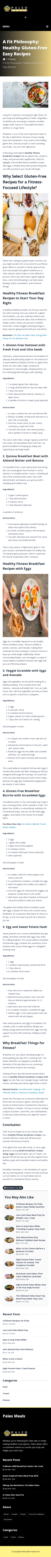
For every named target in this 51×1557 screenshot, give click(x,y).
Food (5, 1387)
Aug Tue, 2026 (23, 1210)
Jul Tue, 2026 (23, 1243)
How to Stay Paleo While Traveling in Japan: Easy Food (30, 1227)
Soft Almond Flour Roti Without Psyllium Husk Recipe (30, 1239)
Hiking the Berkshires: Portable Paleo (21, 1485)
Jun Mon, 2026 (23, 1279)
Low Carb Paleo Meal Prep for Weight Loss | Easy (30, 1216)
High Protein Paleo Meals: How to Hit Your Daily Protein (31, 1286)
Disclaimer (8, 1519)
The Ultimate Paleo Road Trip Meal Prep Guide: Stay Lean (30, 1297)
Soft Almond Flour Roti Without (18, 1349)
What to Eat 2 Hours (12, 1359)
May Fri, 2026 (23, 1290)
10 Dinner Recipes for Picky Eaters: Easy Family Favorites (30, 1205)
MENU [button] (6, 26)
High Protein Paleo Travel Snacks (19, 1368)
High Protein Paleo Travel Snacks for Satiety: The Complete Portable (28, 1262)
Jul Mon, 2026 (23, 1232)
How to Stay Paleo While (15, 1339)
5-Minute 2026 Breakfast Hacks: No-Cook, (23, 1466)
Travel (6, 1393)
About (6, 1514)
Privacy (23, 1514)
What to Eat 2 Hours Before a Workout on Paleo (30, 1250)
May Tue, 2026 (23, 1302)
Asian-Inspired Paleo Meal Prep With (20, 1476)
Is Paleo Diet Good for (13, 1495)
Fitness (12, 59)
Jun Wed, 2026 (23, 1254)
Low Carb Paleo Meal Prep (15, 1330)
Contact (14, 1514)
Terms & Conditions (36, 1514)
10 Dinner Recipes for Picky (16, 1320)
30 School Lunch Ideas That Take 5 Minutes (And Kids (29, 1275)
